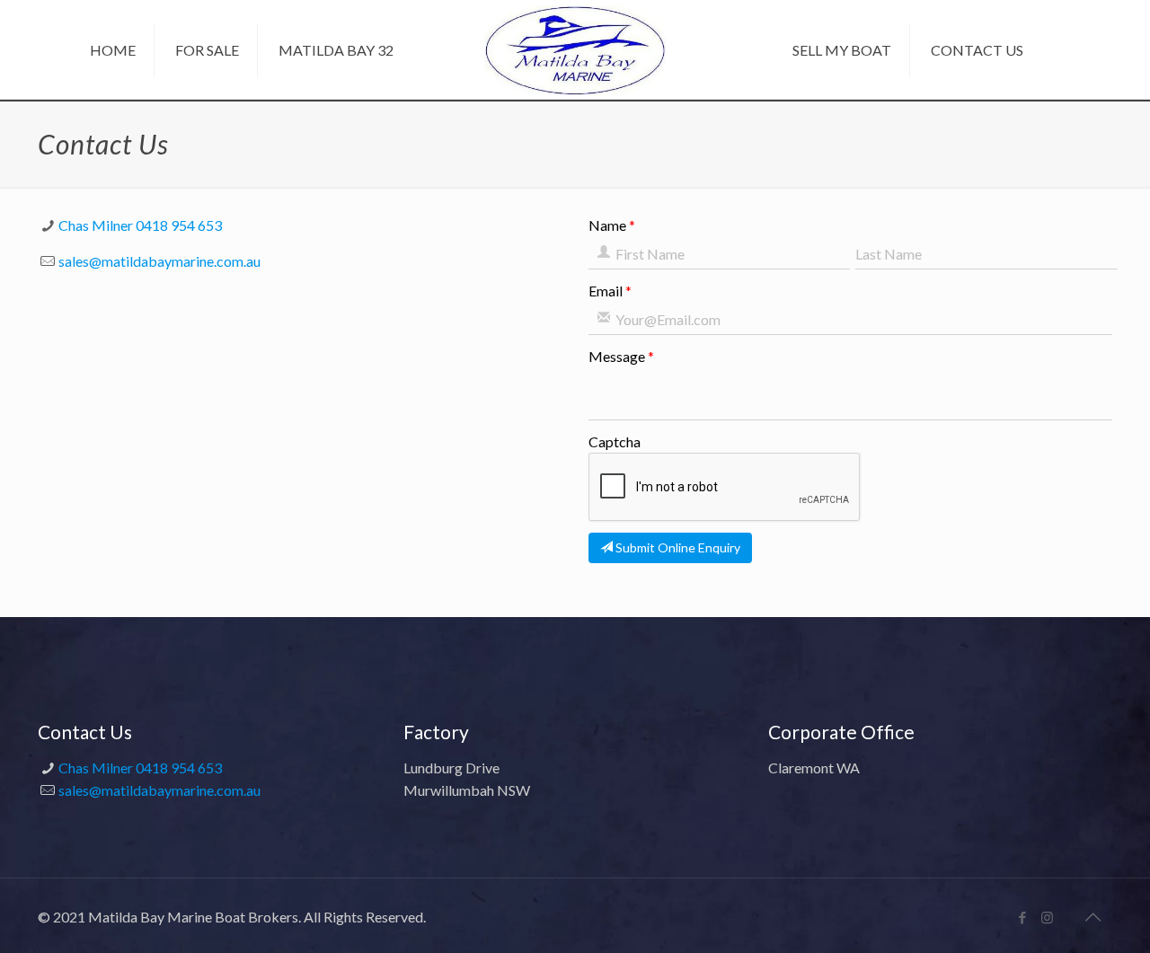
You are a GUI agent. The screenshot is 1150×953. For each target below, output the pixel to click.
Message (616, 356)
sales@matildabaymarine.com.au (159, 260)
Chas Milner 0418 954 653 (140, 225)
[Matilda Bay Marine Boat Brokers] (575, 47)
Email (605, 290)
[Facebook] (1022, 917)
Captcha (614, 441)
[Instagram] (1047, 917)
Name (607, 225)
